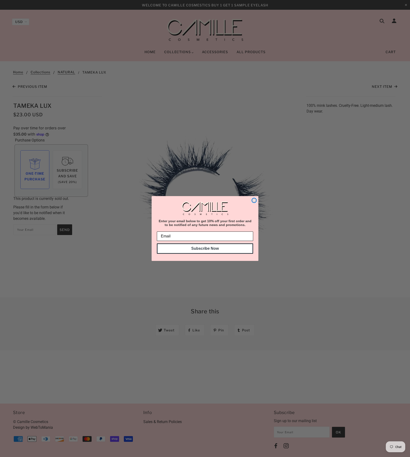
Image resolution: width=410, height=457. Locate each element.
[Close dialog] (254, 200)
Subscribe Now (205, 248)
